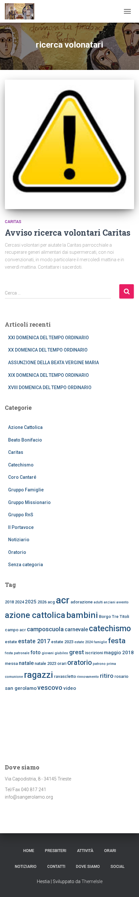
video (69, 688)
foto (35, 652)
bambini (82, 615)
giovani (48, 653)
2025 (31, 602)
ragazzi (38, 675)
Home (28, 850)
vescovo (49, 687)
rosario (121, 676)
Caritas (13, 221)
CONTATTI (56, 866)
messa (11, 663)
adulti (98, 602)
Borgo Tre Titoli (114, 616)
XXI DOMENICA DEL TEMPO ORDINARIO (48, 337)
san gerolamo (21, 688)
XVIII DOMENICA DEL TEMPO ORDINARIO (49, 387)
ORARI (110, 850)
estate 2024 (83, 642)
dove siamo (88, 866)
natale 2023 (45, 663)
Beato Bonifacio (25, 440)
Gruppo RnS (20, 514)
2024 (19, 602)
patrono (99, 664)
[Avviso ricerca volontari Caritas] (69, 144)
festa (116, 640)
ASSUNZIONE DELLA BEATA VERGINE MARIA (53, 362)
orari (61, 663)
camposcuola (45, 629)
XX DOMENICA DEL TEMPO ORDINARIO (48, 350)
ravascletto (65, 676)
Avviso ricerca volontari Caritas (67, 232)
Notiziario (18, 539)
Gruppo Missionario (29, 502)
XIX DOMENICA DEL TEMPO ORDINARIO (48, 375)
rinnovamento (88, 677)
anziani (109, 602)
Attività (85, 850)
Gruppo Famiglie (26, 489)
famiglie (100, 642)
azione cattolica (35, 615)
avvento (122, 602)
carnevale (76, 629)
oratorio (79, 662)
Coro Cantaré (22, 477)
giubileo (61, 653)
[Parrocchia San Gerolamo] (22, 11)
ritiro (106, 675)
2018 (9, 602)
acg (51, 602)
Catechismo (21, 464)
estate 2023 (62, 641)
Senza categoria (25, 564)
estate (11, 641)
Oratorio (17, 552)
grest (76, 652)
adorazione (81, 602)
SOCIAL (117, 866)
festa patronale (17, 653)
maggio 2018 (119, 653)
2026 (42, 602)
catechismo (110, 628)
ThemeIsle (91, 881)
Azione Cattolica (25, 427)
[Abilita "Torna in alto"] (126, 884)
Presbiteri (55, 850)
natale (26, 663)
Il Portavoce (21, 527)
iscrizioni (94, 652)
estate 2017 (34, 641)
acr (63, 600)
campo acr (15, 629)
